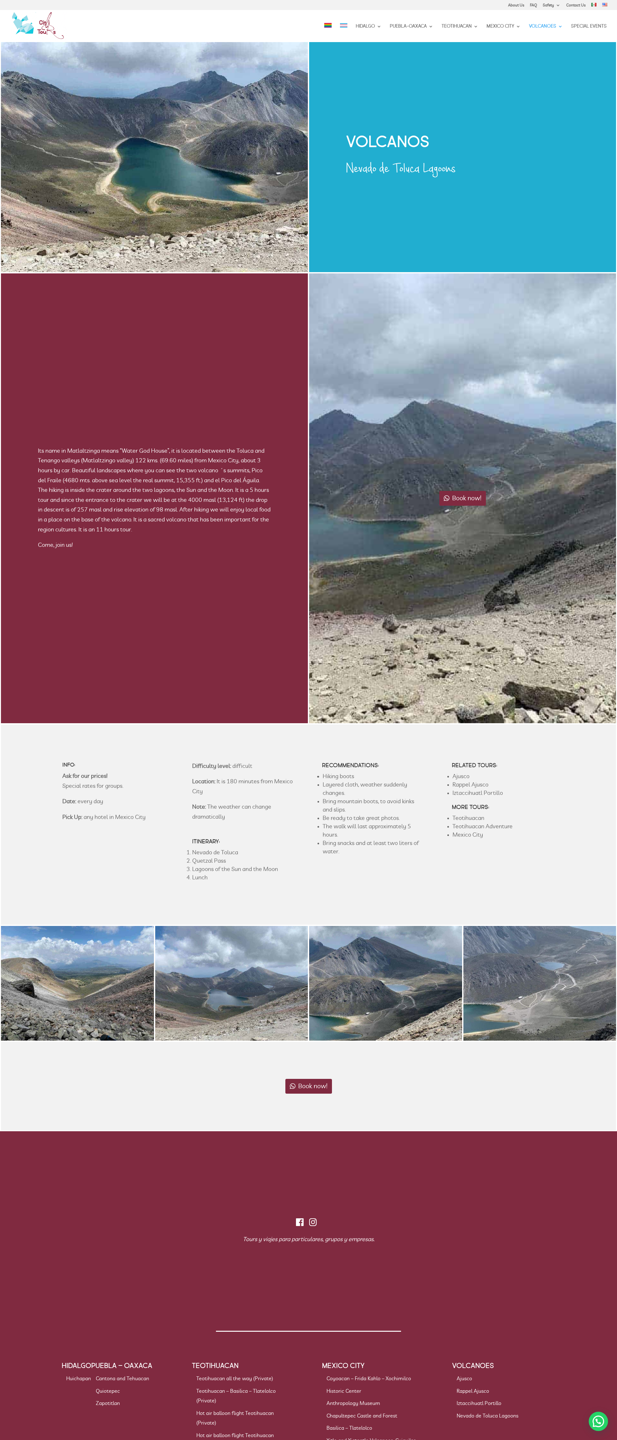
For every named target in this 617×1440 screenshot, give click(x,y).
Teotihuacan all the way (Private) (234, 1378)
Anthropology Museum (353, 1403)
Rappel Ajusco (470, 785)
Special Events (589, 27)
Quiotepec (108, 1391)
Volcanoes (542, 27)
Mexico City (500, 27)
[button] (598, 1421)
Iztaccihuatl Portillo (477, 793)
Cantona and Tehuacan (122, 1378)
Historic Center (343, 1391)
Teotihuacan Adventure (482, 827)
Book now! (466, 498)
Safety (548, 5)
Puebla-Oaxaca (408, 27)
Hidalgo (365, 27)
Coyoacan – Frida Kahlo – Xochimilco (368, 1378)
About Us (516, 5)
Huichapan (78, 1378)
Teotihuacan (457, 27)
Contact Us (576, 5)
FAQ (533, 5)
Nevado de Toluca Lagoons (487, 1415)
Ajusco (460, 776)
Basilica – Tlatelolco (349, 1428)
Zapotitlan (108, 1403)
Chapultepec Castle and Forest (361, 1415)
